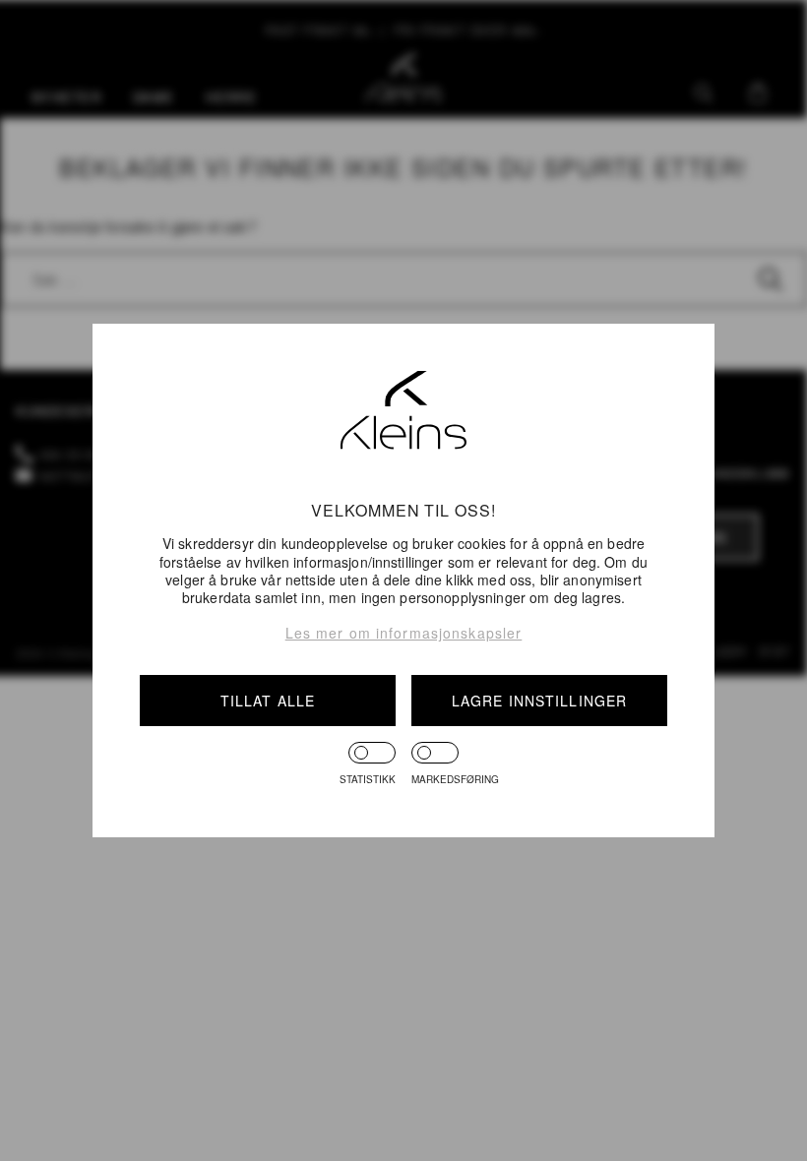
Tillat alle (267, 700)
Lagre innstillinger (539, 700)
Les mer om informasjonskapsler (404, 632)
